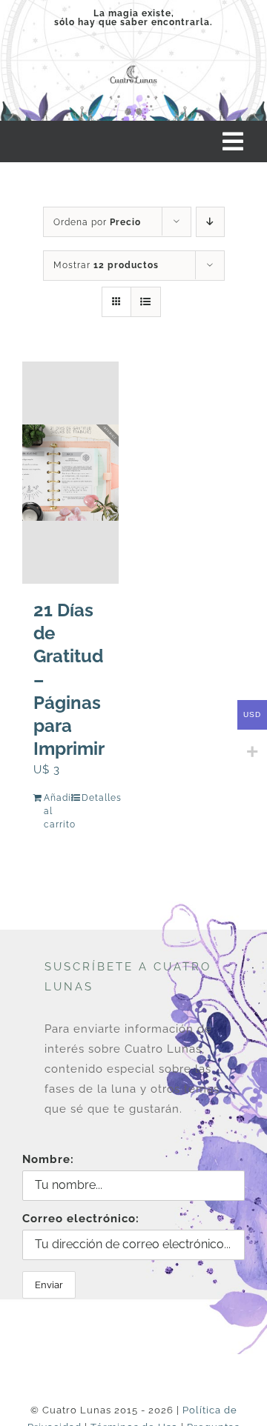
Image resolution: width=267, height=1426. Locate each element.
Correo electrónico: (80, 1218)
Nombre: (48, 1159)
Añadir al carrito (57, 811)
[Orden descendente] (210, 222)
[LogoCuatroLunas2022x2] (133, 66)
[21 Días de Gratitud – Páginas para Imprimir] (70, 473)
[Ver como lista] (145, 301)
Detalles (95, 798)
